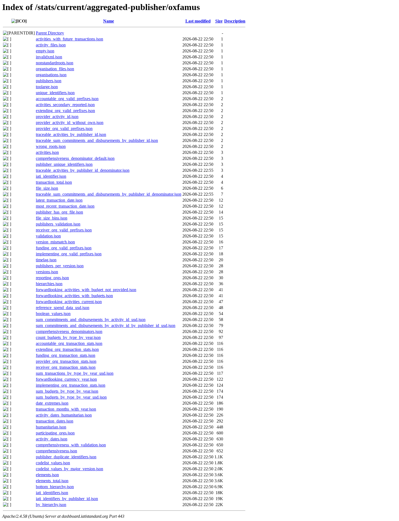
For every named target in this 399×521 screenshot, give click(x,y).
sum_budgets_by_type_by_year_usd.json (71, 397)
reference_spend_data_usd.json (62, 307)
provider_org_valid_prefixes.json (64, 128)
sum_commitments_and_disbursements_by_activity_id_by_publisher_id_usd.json (105, 325)
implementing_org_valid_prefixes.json (69, 254)
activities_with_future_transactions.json (69, 39)
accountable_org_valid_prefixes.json (67, 98)
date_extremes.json (52, 403)
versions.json (47, 271)
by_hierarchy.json (51, 504)
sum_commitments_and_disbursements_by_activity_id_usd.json (90, 319)
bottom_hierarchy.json (55, 486)
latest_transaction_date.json (59, 200)
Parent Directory (50, 33)
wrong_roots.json (51, 146)
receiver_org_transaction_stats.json (66, 367)
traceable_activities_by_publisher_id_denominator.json (82, 170)
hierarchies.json (49, 283)
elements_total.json (52, 480)
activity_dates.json (51, 439)
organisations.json (51, 74)
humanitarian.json (51, 427)
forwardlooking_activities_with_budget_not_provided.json (86, 289)
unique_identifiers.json (55, 92)
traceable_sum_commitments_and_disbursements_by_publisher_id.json (97, 140)
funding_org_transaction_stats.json (65, 355)
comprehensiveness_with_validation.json (71, 445)
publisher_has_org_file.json (59, 212)
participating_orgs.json (55, 433)
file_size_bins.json (51, 218)
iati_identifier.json (51, 176)
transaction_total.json (54, 182)
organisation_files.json (55, 68)
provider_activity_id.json (57, 116)
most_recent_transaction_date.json (65, 206)
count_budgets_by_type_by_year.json (68, 337)
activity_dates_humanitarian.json (64, 415)
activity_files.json (51, 45)
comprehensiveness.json (56, 451)
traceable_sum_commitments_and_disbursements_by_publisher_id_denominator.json (108, 194)
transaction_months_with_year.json (66, 409)
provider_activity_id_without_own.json (69, 122)
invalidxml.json (49, 57)
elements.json (47, 474)
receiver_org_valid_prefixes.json (64, 230)
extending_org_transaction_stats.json (67, 349)
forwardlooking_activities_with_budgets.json (74, 295)
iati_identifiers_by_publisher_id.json (67, 498)
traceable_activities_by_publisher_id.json (71, 134)
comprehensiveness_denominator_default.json (75, 158)
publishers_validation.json (58, 224)
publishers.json (48, 80)
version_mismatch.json (55, 242)
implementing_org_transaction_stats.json (70, 385)
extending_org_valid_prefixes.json (65, 110)
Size (219, 21)
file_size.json (47, 188)
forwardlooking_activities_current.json (69, 301)
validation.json (48, 236)
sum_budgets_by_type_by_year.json (67, 391)
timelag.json (46, 260)
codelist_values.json (53, 462)
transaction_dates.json (54, 421)
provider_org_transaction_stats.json (66, 361)
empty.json (45, 51)
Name (108, 21)
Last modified (198, 21)
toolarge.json (47, 86)
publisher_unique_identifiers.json (64, 164)
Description (234, 21)
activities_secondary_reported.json (65, 104)
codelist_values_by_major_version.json (69, 468)
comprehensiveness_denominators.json (69, 331)
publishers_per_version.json (60, 265)
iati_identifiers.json (52, 492)
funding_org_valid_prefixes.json (63, 248)
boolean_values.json (53, 313)
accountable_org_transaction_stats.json (69, 343)
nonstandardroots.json (54, 63)
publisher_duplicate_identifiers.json (66, 457)
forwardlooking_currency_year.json (66, 379)
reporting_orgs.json (52, 277)
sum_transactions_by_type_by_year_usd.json (74, 373)
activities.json (47, 152)
